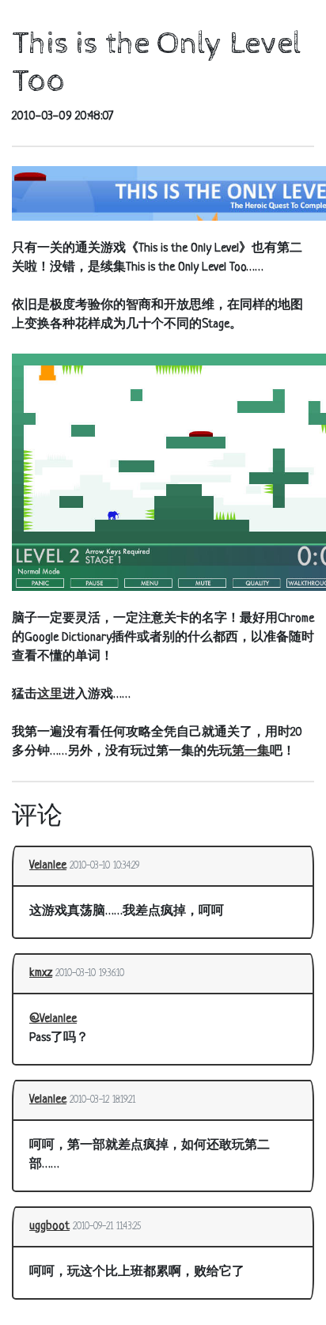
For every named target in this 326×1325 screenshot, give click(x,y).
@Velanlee (53, 1019)
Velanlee (47, 866)
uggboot (49, 1226)
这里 (50, 695)
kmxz (40, 973)
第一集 (251, 752)
